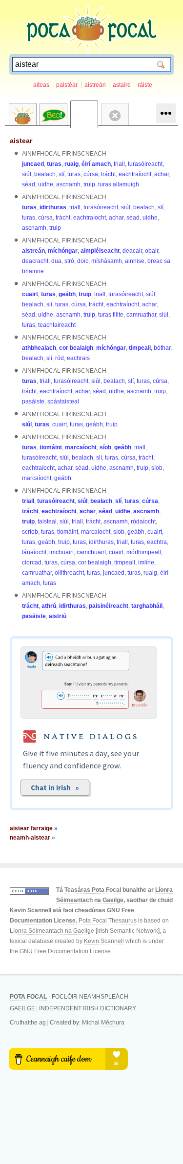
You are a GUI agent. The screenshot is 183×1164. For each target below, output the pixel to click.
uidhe (45, 184)
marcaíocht (81, 447)
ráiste (145, 84)
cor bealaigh (76, 347)
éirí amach (96, 164)
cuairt (30, 294)
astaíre (122, 84)
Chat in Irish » (55, 787)
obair (151, 250)
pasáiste (33, 401)
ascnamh (68, 184)
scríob (30, 531)
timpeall (140, 347)
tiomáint (51, 447)
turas (54, 164)
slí (61, 174)
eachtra (157, 542)
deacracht (35, 261)
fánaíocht (34, 552)
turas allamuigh (118, 184)
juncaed (33, 164)
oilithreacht (69, 572)
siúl (26, 174)
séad (28, 184)
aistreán (95, 84)
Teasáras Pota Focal (92, 889)
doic (82, 261)
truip (89, 184)
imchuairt (61, 552)
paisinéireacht (108, 605)
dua (56, 261)
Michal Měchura (103, 1022)
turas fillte (110, 314)
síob (105, 447)
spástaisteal (63, 401)
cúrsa (90, 174)
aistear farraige (34, 828)
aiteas (41, 84)
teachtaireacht (57, 324)
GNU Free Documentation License (65, 951)
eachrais (78, 358)
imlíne (146, 562)
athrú (48, 605)
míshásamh (106, 261)
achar (161, 174)
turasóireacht (145, 164)
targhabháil (147, 605)
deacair (132, 250)
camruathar (141, 314)
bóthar (162, 347)
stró (69, 261)
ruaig (71, 164)
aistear (21, 140)
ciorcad (31, 562)
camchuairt (91, 552)
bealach (45, 174)
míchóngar (63, 250)
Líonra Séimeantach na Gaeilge (52, 930)
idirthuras (53, 207)
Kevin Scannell (30, 910)
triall (119, 164)
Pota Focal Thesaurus (108, 920)
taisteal (47, 521)
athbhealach (39, 347)
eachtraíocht (135, 174)
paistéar (67, 84)
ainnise (134, 261)
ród (59, 358)
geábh (67, 294)
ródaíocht (143, 521)
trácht (108, 174)
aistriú (57, 616)
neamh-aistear (32, 837)
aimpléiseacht (100, 250)
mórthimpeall (143, 552)
